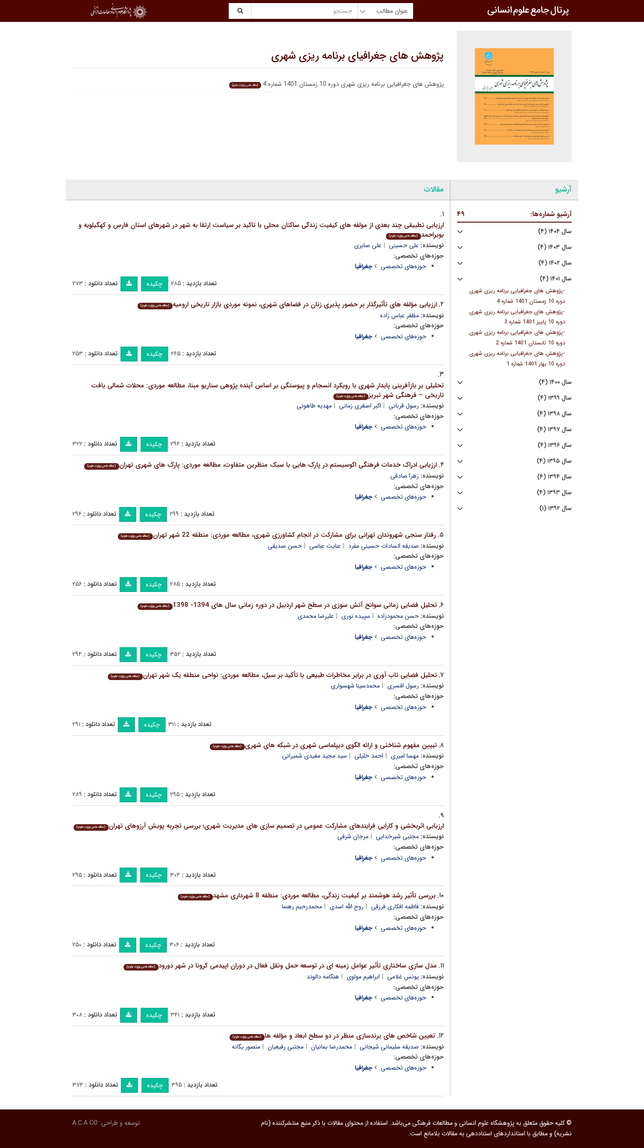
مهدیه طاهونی (314, 406)
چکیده (155, 284)
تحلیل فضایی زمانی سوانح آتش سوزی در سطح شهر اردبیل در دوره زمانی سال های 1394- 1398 (288, 605)
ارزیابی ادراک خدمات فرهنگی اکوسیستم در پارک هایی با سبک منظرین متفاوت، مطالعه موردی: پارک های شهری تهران (261, 465)
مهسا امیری (405, 756)
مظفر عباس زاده (399, 315)
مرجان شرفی (352, 836)
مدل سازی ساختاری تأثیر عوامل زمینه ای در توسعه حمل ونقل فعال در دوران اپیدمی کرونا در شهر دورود (281, 965)
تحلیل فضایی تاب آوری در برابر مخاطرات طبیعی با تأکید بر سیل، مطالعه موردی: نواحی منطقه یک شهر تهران (273, 675)
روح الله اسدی (346, 906)
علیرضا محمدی (315, 616)
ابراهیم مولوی (363, 976)
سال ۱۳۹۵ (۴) (554, 461)
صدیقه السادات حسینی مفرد (383, 546)
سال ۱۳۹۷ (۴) (554, 429)
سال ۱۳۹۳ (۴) (554, 492)
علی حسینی (404, 245)
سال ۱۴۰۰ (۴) (555, 382)
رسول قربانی (404, 406)
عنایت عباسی (325, 546)
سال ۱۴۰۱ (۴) (556, 278)
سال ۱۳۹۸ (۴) (554, 413)
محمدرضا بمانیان (331, 1047)
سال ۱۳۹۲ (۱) (555, 508)
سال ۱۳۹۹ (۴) (555, 398)
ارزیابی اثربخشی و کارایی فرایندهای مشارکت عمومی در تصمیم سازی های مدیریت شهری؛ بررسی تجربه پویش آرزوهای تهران (260, 826)
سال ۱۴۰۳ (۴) (555, 247)
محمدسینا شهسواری (355, 686)
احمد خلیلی (368, 756)
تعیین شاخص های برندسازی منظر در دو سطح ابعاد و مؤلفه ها (334, 1036)
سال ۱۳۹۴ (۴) (554, 477)
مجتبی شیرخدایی (397, 836)
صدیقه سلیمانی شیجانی (389, 1047)
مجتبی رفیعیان (286, 1047)
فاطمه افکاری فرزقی (395, 906)
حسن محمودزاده (398, 616)
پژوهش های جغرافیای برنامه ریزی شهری (357, 56)
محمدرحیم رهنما (302, 906)
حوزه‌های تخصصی (403, 266)
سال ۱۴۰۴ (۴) (555, 231)
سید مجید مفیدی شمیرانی (314, 756)
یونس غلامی (403, 976)
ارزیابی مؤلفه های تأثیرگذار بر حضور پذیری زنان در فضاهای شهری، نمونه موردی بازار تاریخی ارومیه (288, 304)
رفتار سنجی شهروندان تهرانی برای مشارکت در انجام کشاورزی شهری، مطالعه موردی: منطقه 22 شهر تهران (278, 535)
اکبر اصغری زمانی (360, 406)
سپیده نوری (355, 616)
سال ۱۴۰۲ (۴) (555, 263)
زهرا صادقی (404, 476)
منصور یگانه (246, 1047)
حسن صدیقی (285, 546)
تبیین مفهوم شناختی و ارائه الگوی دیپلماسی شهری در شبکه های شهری (324, 745)
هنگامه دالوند (323, 976)
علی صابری (368, 245)
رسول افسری (403, 686)
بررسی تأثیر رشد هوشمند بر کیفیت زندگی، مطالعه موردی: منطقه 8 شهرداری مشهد (308, 895)
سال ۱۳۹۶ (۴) (555, 445)
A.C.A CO (85, 1123)
